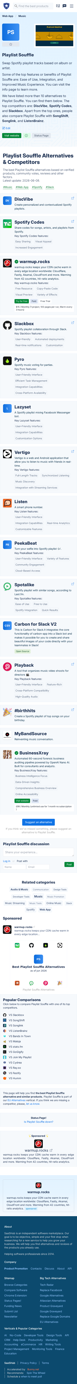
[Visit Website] (72, 198)
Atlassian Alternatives (53, 1300)
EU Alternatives (16, 1100)
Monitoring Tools (42, 1348)
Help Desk (19, 1339)
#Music (7, 187)
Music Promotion (55, 896)
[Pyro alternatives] (7, 361)
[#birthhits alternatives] (7, 712)
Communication (41, 889)
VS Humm (14, 1078)
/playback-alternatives (16, 661)
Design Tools (60, 889)
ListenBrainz (34, 121)
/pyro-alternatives (14, 355)
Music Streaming (15, 903)
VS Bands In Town (19, 1036)
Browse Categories (15, 1284)
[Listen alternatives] (7, 503)
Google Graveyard (51, 1311)
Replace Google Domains (55, 1316)
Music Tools (36, 903)
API (70, 1268)
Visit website (11, 135)
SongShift (60, 116)
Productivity (35, 1339)
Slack (69, 903)
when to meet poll (31, 1376)
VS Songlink (15, 1025)
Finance (59, 1348)
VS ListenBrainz (17, 1030)
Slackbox (16, 111)
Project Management (16, 1348)
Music (38, 896)
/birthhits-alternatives (16, 706)
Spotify (30, 909)
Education (10, 1353)
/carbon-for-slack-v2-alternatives (23, 620)
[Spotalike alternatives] (7, 586)
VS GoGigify (15, 1051)
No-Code (15, 1335)
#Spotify (37, 187)
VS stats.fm (15, 1046)
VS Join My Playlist (20, 1057)
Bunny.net (33, 1369)
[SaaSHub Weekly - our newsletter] (58, 6)
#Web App (22, 187)
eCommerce (28, 1344)
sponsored (31, 1208)
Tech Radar (47, 1284)
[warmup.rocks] (7, 263)
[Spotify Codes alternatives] (7, 223)
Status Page (41, 135)
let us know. (33, 1103)
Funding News (13, 1305)
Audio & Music (19, 889)
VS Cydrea (15, 1062)
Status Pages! (12, 1300)
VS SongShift (16, 1020)
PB (7, 544)
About (61, 1268)
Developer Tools (21, 896)
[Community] (64, 6)
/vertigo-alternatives (15, 448)
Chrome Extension (15, 1295)
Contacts (36, 1268)
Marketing (52, 1339)
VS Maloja (14, 1041)
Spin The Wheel (36, 1372)
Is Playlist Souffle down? (38, 1121)
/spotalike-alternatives (16, 580)
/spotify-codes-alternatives (19, 218)
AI (5, 1335)
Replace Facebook (51, 1290)
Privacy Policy (28, 1362)
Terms (45, 1362)
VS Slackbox (16, 1014)
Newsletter (10, 1316)
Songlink (9, 121)
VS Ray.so (14, 1067)
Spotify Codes (60, 106)
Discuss (49, 1268)
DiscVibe (40, 106)
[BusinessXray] (7, 754)
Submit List (11, 1311)
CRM (7, 1339)
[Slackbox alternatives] (7, 325)
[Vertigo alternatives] (7, 454)
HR (40, 1344)
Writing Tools (53, 1344)
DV (7, 200)
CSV (7, 625)
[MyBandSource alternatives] (7, 735)
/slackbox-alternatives (16, 319)
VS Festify (14, 1073)
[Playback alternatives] (7, 666)
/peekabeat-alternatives (17, 539)
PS (10, 32)
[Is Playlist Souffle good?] (27, 135)
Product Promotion (16, 1268)
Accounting (11, 1344)
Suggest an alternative (38, 822)
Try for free (21, 301)
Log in (7, 861)
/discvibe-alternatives (16, 195)
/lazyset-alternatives (15, 403)
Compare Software (15, 1290)
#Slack (50, 187)
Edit (7, 128)
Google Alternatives (52, 1295)
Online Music (53, 903)
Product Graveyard (51, 1305)
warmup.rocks (37, 1150)
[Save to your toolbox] (10, 44)
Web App (45, 909)
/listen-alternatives (14, 497)
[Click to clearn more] (38, 1196)
